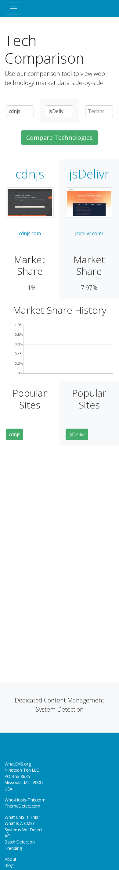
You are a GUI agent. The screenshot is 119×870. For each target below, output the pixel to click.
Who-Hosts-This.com (25, 800)
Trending (13, 848)
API (8, 836)
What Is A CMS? (19, 823)
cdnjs (30, 174)
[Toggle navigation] (13, 8)
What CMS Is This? (22, 817)
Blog (9, 865)
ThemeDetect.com (22, 806)
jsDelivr (89, 174)
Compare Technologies (59, 137)
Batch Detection (20, 842)
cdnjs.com (30, 233)
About (10, 859)
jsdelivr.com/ (89, 233)
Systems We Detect (23, 830)
